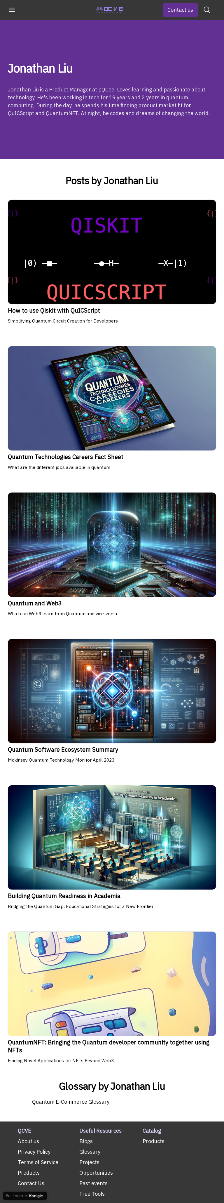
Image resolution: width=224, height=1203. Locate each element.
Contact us (180, 10)
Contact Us (31, 1183)
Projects (89, 1162)
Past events (93, 1183)
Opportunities (96, 1173)
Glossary (89, 1152)
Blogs (86, 1141)
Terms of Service (38, 1162)
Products (29, 1173)
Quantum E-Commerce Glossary (70, 1102)
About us (28, 1141)
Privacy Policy (34, 1152)
